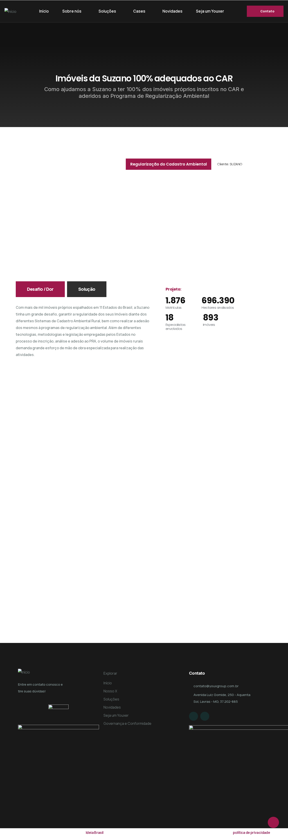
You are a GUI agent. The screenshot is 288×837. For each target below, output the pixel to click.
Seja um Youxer (210, 11)
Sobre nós (71, 11)
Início (44, 11)
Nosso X (110, 691)
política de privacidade (251, 832)
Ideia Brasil (94, 832)
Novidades (172, 11)
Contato (267, 11)
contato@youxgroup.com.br (216, 686)
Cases (139, 11)
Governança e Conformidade (127, 723)
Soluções (107, 11)
